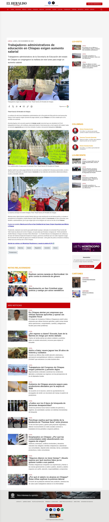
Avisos (87, 9)
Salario (29, 248)
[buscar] (101, 9)
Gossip (54, 9)
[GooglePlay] (62, 509)
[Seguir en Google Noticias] (67, 106)
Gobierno (11, 248)
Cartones (48, 9)
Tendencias (67, 9)
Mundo (30, 9)
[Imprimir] (31, 106)
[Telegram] (20, 106)
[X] (53, 2)
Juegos (92, 9)
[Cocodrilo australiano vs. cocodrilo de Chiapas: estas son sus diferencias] (76, 185)
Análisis (41, 9)
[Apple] (58, 509)
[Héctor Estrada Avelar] (75, 131)
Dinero (55, 248)
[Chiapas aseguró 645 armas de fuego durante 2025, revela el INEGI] (76, 161)
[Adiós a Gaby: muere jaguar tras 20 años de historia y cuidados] (17, 354)
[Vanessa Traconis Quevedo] (75, 139)
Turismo (74, 9)
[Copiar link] (27, 106)
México (24, 9)
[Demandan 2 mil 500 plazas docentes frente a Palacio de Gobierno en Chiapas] (76, 178)
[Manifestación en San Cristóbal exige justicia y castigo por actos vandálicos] (17, 290)
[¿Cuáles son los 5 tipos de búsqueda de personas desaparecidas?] (17, 407)
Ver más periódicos (94, 4)
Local (12, 9)
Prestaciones (13, 252)
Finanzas (35, 9)
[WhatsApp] (17, 106)
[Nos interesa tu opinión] (54, 495)
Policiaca (18, 9)
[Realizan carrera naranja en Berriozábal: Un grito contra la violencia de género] (17, 277)
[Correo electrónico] (24, 106)
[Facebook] (49, 2)
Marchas (20, 248)
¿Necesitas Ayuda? (54, 505)
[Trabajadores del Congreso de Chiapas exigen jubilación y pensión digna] (17, 371)
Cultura (60, 9)
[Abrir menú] (8, 9)
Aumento (47, 248)
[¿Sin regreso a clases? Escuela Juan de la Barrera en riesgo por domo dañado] (17, 338)
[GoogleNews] (54, 509)
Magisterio (38, 248)
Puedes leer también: (14, 224)
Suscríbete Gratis (86, 266)
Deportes (80, 9)
